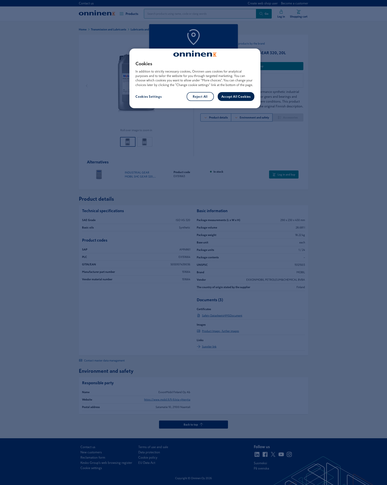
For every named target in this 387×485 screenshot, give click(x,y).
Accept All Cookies (236, 96)
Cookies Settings (148, 96)
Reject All (200, 96)
